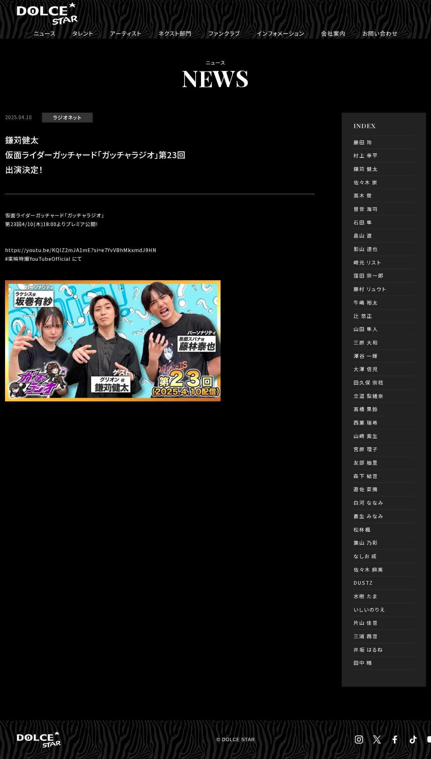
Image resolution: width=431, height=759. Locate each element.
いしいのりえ (369, 609)
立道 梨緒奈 (369, 395)
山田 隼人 (366, 328)
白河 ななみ (369, 502)
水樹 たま (365, 596)
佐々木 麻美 (369, 569)
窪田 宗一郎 (369, 275)
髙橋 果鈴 (366, 408)
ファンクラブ (224, 33)
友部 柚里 (366, 462)
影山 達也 (366, 248)
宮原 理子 (366, 449)
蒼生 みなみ (369, 515)
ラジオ (60, 117)
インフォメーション (280, 33)
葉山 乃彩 (366, 542)
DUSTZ (363, 582)
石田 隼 (363, 222)
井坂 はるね (368, 649)
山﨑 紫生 (366, 435)
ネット (75, 117)
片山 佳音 (366, 622)
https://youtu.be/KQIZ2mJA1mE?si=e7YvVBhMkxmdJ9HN (81, 249)
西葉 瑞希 (366, 422)
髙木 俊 (363, 195)
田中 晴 (363, 662)
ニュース (45, 33)
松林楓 (362, 529)
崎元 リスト (368, 262)
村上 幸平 (366, 155)
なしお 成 (365, 555)
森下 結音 (366, 475)
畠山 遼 (363, 235)
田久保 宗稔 (369, 382)
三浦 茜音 (366, 636)
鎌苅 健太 (366, 168)
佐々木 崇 (366, 182)
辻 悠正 (363, 315)
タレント (82, 33)
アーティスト (125, 33)
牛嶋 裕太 (366, 302)
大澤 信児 (366, 368)
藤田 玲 (363, 142)
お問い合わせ (380, 33)
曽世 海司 (366, 208)
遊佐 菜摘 (366, 489)
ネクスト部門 (175, 33)
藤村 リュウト (370, 288)
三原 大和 (366, 342)
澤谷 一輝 (366, 355)
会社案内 (333, 33)
